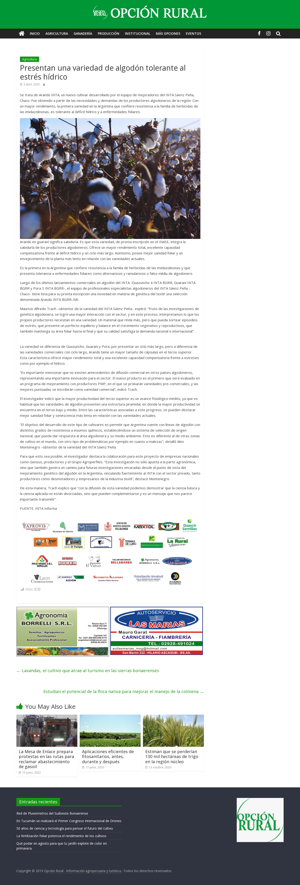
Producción (108, 33)
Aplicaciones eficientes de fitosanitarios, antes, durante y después (108, 756)
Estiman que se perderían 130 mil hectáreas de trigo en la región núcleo (171, 756)
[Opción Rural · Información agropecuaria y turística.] (21, 33)
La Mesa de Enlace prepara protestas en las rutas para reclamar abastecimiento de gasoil (46, 759)
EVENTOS (193, 33)
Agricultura (56, 33)
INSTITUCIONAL (137, 33)
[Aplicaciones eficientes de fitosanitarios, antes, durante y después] (110, 717)
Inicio (35, 33)
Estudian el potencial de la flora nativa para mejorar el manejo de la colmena (123, 691)
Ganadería (83, 33)
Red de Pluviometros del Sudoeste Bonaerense (52, 813)
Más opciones (168, 33)
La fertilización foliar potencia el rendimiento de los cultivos (61, 836)
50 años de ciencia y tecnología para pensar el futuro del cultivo (64, 828)
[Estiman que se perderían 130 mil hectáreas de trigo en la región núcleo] (173, 717)
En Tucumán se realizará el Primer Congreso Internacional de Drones (68, 821)
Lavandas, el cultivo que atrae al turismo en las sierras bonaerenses (87, 670)
